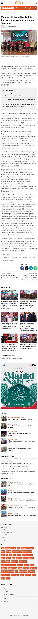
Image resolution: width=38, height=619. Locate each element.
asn (18, 548)
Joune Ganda (22, 561)
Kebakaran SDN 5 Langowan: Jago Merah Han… (21, 442)
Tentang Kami (4, 540)
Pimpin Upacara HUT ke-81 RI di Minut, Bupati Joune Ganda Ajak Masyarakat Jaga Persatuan (9, 325)
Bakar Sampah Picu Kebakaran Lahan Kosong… (20, 434)
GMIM (2, 561)
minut (20, 568)
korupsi (32, 565)
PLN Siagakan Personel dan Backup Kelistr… (22, 492)
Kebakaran (20, 565)
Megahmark (26, 616)
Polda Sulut (31, 571)
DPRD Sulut (31, 558)
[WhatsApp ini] (35, 268)
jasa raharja (14, 561)
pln (16, 571)
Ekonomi (10, 490)
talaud (17, 506)
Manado (17, 447)
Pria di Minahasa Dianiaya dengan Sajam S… (22, 500)
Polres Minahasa (5, 575)
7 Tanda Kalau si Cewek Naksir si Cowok (12, 469)
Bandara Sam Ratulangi (27, 548)
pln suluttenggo (23, 571)
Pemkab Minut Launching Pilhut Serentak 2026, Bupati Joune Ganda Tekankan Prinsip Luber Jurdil (28, 305)
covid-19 (8, 558)
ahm (2, 548)
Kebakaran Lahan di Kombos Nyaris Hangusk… (19, 449)
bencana (8, 551)
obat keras (26, 568)
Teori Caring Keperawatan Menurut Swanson (13, 464)
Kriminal (17, 417)
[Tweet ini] (27, 268)
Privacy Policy (4, 535)
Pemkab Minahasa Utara (7, 571)
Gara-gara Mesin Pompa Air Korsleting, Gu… (22, 507)
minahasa (4, 568)
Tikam (3, 578)
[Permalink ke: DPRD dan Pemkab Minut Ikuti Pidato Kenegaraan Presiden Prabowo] (28, 338)
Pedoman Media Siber (6, 532)
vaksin (8, 578)
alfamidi (8, 548)
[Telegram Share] (31, 268)
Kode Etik (3, 530)
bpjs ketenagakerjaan (26, 551)
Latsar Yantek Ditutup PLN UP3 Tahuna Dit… (22, 515)
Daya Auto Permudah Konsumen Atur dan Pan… (21, 485)
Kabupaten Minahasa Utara (27, 257)
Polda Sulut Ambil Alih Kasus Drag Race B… (22, 419)
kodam (26, 565)
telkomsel (28, 575)
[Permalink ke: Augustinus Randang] (3, 27)
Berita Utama (11, 417)
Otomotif (10, 482)
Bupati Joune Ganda (27, 555)
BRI (10, 555)
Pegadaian (33, 568)
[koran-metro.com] (19, 3)
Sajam (22, 575)
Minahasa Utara (12, 568)
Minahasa (10, 431)
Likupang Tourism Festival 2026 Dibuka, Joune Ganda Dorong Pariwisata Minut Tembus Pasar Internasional (9, 305)
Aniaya (13, 548)
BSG (14, 555)
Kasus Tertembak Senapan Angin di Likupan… (19, 427)
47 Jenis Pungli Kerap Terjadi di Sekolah (12, 466)
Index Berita (4, 527)
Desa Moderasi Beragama (9, 257)
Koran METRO (12, 616)
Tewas (34, 575)
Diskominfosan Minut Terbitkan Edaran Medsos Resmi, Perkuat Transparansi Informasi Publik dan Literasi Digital (28, 326)
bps (7, 555)
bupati (18, 555)
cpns (13, 558)
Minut (9, 424)
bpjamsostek (16, 551)
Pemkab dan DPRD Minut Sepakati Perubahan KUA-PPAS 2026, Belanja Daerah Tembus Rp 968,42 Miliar (9, 347)
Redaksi (3, 537)
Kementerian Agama (8, 260)
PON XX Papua (14, 575)
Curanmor (19, 558)
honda (7, 561)
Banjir (2, 551)
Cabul (2, 558)
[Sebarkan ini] (22, 268)
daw (25, 558)
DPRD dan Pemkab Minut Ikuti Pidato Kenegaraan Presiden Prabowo (28, 346)
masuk (9, 358)
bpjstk (2, 555)
